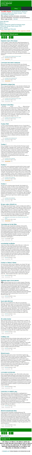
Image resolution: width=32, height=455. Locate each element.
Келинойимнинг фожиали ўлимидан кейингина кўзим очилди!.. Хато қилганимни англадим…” (14, 13)
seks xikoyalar (18, 217)
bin (5, 238)
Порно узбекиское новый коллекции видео (12, 24)
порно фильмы (4, 21)
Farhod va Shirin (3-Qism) (8, 262)
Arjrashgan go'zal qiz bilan (9, 224)
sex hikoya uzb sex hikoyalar (10, 158)
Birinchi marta (5, 353)
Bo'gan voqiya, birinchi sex (9, 204)
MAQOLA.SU (6, 451)
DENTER (6, 57)
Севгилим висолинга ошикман (10, 62)
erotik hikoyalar (12, 217)
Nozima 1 (3, 184)
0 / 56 (8, 439)
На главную (5, 436)
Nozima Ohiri (5, 124)
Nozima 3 (3, 144)
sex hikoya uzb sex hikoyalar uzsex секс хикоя (13, 56)
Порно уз (2, 23)
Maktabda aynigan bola (8, 84)
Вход (16, 8)
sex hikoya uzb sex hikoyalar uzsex (11, 78)
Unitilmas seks (5, 336)
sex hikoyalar (7, 217)
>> (12, 37)
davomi (16, 19)
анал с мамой (4, 27)
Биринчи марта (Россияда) (9, 41)
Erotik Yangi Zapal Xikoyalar (8, 29)
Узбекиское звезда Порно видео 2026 (11, 26)
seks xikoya (24, 217)
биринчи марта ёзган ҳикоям (10, 280)
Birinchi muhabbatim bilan (9, 410)
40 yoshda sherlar (6, 319)
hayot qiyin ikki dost (7, 301)
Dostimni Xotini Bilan (7, 105)
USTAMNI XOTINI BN (8, 372)
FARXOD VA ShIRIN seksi (9, 391)
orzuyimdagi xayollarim (8, 243)
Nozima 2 (3, 164)
